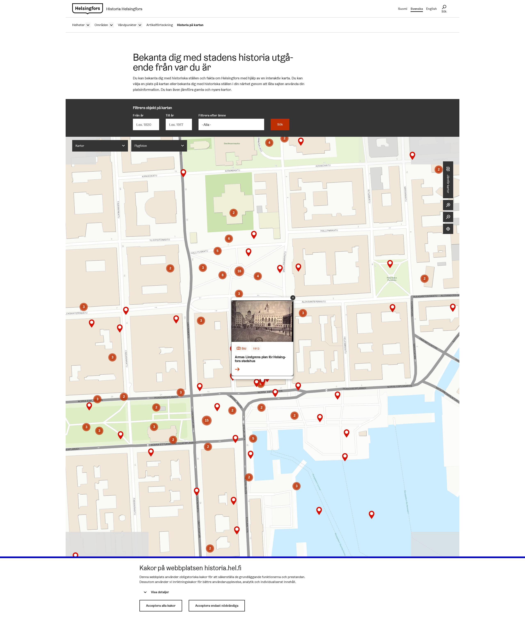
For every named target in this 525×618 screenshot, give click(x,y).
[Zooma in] (448, 205)
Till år (170, 115)
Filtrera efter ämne (212, 115)
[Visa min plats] (448, 229)
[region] (262, 353)
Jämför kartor (448, 184)
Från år (138, 115)
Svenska (417, 9)
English (431, 9)
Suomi (402, 9)
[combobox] (100, 146)
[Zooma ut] (448, 217)
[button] (372, 515)
